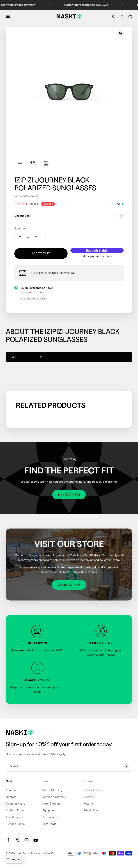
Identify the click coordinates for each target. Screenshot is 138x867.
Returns (88, 803)
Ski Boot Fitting (15, 810)
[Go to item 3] (46, 163)
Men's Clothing (52, 790)
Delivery (88, 797)
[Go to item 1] (20, 163)
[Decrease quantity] (20, 236)
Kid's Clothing (52, 803)
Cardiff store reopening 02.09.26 (82, 4)
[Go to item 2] (33, 163)
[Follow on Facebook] (8, 840)
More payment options (97, 256)
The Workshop (15, 817)
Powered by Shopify (42, 853)
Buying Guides (15, 824)
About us (11, 790)
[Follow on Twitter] (17, 840)
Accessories (51, 817)
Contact (11, 797)
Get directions (69, 584)
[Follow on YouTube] (35, 840)
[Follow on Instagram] (26, 840)
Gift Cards (49, 824)
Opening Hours (15, 803)
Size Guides (91, 810)
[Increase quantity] (36, 236)
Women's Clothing (54, 797)
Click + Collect (93, 790)
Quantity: (20, 228)
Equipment (50, 810)
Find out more (69, 494)
